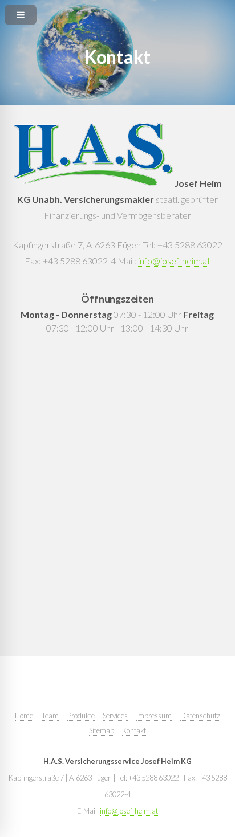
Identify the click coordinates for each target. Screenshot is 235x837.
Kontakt (134, 730)
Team (50, 715)
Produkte (81, 715)
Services (115, 715)
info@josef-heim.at (174, 260)
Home (24, 715)
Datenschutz (200, 715)
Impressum (154, 715)
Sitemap (101, 730)
